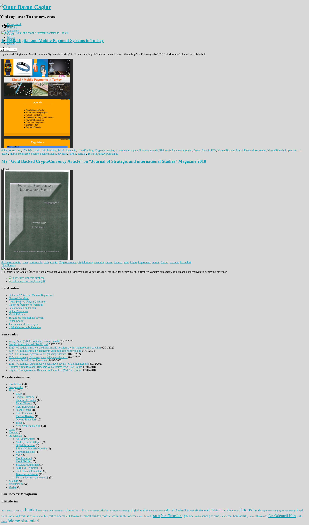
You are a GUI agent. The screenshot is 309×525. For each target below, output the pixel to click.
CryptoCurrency (25, 396)
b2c (30, 150)
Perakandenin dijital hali (22, 307)
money (155, 262)
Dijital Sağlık (16, 320)
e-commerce (122, 150)
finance (118, 262)
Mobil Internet (24, 458)
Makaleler (12, 30)
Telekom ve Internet (27, 474)
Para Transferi (171, 516)
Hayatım (13, 432)
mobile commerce (20, 153)
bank (25, 262)
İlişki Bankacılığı (25, 406)
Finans (12, 390)
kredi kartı (25, 516)
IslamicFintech (275, 150)
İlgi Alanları (15, 435)
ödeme (35, 153)
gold (126, 262)
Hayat (10, 33)
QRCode (188, 516)
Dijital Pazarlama (18, 311)
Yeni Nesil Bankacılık (28, 425)
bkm (84, 510)
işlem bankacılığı (287, 510)
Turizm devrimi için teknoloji (32, 477)
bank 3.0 (20, 510)
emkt (236, 510)
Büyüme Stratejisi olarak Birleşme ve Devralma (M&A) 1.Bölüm (45, 370)
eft (196, 510)
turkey (102, 153)
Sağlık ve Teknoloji (27, 467)
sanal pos (207, 516)
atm (3, 510)
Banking (52, 150)
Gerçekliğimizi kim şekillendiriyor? (28, 344)
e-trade (154, 150)
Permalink (112, 153)
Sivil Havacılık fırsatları (29, 471)
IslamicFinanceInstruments (251, 150)
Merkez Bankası (25, 416)
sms (216, 516)
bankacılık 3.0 (59, 510)
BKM (19, 393)
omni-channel (144, 516)
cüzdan (104, 510)
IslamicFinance (225, 150)
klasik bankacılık (9, 516)
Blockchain (64, 150)
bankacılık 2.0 (45, 510)
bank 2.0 (11, 510)
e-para (134, 150)
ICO (213, 150)
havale (257, 510)
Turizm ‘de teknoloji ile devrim (26, 317)
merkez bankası (40, 516)
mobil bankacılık (74, 516)
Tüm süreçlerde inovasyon (23, 324)
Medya (11, 37)
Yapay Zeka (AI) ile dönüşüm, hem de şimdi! (34, 341)
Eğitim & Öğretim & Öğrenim (26, 304)
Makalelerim (16, 483)
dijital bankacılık (157, 510)
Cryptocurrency (67, 262)
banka (31, 509)
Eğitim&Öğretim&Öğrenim (31, 448)
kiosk (300, 510)
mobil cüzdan (92, 516)
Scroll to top (9, 265)
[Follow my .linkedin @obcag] (27, 277)
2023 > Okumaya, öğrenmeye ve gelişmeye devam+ (38, 353)
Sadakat (197, 516)
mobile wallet (110, 516)
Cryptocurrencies (104, 150)
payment (62, 153)
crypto (53, 262)
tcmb (222, 516)
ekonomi (204, 510)
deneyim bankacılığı (120, 510)
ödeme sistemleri (23, 520)
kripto (133, 262)
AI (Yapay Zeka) (25, 438)
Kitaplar (11, 40)
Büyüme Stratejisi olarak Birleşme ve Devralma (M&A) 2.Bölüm (45, 366)
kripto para (291, 150)
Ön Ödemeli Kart (282, 515)
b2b (25, 150)
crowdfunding (86, 150)
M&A (19, 454)
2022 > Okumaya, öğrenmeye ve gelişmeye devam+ (38, 357)
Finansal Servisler (19, 298)
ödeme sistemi (48, 153)
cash (46, 262)
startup (72, 153)
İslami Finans (23, 409)
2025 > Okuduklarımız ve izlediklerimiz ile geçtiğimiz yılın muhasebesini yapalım (55, 347)
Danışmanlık (14, 24)
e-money (99, 262)
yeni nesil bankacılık (257, 516)
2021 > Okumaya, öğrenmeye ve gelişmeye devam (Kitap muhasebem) (49, 363)
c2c (74, 150)
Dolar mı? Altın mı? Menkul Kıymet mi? (31, 295)
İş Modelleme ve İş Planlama (25, 327)
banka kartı (74, 510)
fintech (206, 150)
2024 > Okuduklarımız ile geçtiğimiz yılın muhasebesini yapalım (45, 350)
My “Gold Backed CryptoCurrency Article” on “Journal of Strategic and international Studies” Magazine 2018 (103, 161)
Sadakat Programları (27, 464)
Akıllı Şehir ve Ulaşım (28, 442)
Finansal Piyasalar (26, 400)
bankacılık (39, 150)
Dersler (11, 43)
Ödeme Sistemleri (26, 419)
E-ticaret (144, 150)
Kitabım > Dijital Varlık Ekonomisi (28, 360)
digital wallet (139, 510)
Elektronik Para (168, 150)
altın (18, 150)
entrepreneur (185, 150)
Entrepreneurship (25, 451)
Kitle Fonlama (24, 413)
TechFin (92, 153)
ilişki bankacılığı (270, 510)
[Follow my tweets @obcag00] (27, 281)
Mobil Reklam (17, 314)
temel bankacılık (236, 516)
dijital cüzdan (175, 510)
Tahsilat (81, 153)
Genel (12, 429)
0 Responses (8, 150)
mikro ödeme (57, 516)
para (155, 515)
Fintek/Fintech (24, 403)
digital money (85, 262)
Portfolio (12, 27)
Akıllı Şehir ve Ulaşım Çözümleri (27, 301)
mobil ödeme (128, 516)
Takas (19, 422)
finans (197, 150)
